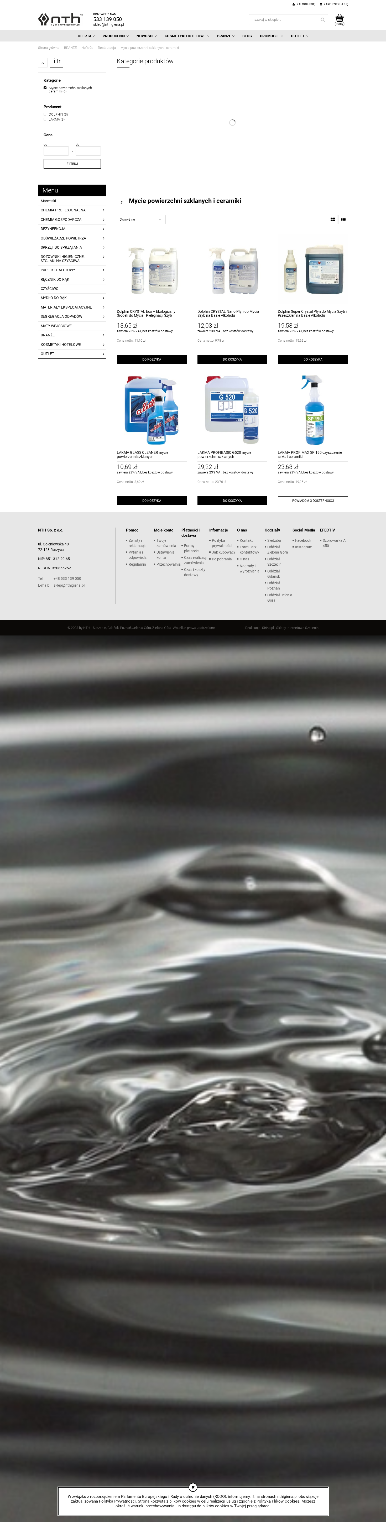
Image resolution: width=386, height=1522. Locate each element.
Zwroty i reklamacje (137, 543)
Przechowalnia (169, 564)
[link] (72, 89)
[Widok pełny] (343, 219)
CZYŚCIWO (50, 288)
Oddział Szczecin (274, 561)
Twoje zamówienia (166, 543)
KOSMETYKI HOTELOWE (61, 344)
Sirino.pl (268, 628)
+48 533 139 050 (59, 578)
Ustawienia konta (166, 555)
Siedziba (274, 540)
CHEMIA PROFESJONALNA (63, 210)
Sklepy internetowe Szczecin (297, 628)
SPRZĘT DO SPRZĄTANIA (61, 247)
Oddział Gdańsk (273, 573)
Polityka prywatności (222, 543)
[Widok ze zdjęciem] (332, 219)
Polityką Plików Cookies (278, 1501)
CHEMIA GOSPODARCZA (61, 219)
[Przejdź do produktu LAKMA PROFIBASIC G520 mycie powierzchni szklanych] (232, 410)
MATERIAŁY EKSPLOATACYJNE (66, 307)
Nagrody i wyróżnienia (249, 568)
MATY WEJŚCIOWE (56, 326)
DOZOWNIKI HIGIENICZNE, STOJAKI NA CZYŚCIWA (63, 258)
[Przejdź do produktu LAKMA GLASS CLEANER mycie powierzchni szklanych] (152, 410)
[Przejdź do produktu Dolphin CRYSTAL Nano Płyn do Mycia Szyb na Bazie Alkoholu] (232, 269)
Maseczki (48, 201)
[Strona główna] (60, 19)
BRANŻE (48, 335)
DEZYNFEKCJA (53, 229)
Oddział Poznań (273, 585)
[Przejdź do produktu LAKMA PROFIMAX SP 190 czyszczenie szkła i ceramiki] (313, 410)
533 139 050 (107, 19)
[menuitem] (86, 36)
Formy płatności (191, 548)
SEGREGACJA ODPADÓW (61, 316)
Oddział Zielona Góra (277, 549)
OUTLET (47, 354)
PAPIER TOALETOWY (58, 270)
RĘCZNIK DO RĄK (55, 279)
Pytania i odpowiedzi (138, 555)
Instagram (303, 547)
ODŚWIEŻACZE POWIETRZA (63, 238)
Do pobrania (222, 559)
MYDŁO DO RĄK (54, 298)
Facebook (303, 540)
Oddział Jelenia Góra (279, 597)
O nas (244, 559)
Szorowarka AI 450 (335, 543)
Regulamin (137, 564)
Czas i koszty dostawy (194, 572)
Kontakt (246, 540)
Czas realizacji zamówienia (195, 560)
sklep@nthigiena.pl (108, 24)
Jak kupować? (224, 552)
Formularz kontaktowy (249, 549)
